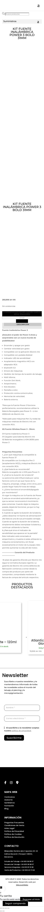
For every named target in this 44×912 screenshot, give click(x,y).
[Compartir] (6, 908)
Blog (6, 808)
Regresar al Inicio (31, 899)
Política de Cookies (13, 834)
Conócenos (9, 797)
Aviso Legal (9, 828)
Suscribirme (14, 737)
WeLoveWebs (22, 885)
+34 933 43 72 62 (28, 870)
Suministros (9, 803)
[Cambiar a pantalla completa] (3, 908)
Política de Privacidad (14, 831)
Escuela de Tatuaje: (12, 864)
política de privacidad (21, 731)
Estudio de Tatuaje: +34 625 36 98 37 (19, 861)
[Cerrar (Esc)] (8, 908)
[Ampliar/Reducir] (1, 908)
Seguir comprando (15, 903)
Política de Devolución (14, 837)
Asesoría (8, 800)
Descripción (23, 324)
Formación (9, 805)
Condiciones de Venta (14, 825)
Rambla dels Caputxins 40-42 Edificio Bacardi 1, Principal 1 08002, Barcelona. (21, 854)
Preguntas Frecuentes (14, 822)
